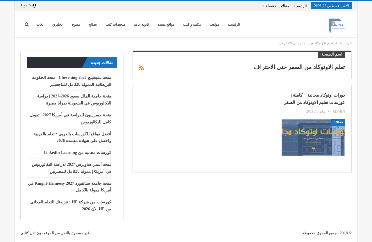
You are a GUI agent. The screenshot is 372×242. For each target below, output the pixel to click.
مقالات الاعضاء (277, 6)
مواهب (214, 24)
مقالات (338, 122)
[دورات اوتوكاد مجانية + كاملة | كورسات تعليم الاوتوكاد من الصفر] (313, 137)
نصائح (93, 24)
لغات (40, 24)
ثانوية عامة (141, 24)
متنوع (76, 24)
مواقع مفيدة (166, 24)
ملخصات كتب (115, 24)
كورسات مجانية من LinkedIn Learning (77, 152)
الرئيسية (300, 6)
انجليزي (57, 24)
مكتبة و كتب (192, 24)
